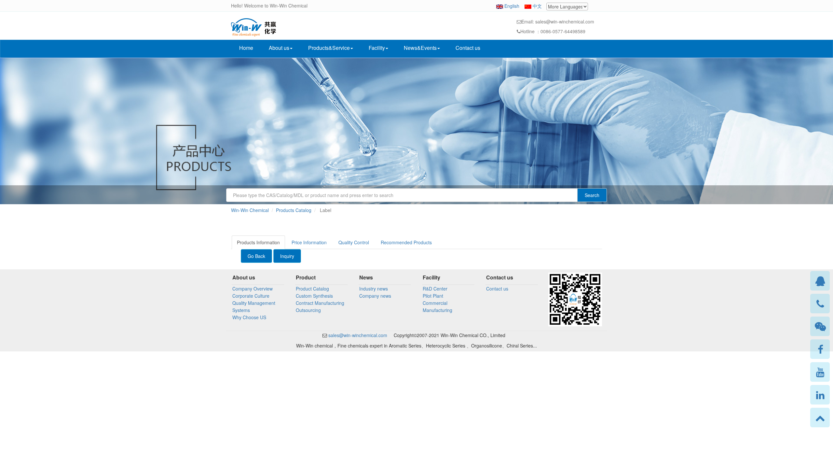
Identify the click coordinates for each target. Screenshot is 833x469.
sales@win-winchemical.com (357, 335)
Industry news (373, 288)
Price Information (309, 242)
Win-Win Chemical (250, 210)
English (511, 6)
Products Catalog (293, 210)
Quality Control (353, 242)
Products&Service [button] (329, 47)
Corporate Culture (250, 295)
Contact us (468, 47)
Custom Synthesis (314, 295)
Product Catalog (312, 288)
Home (246, 47)
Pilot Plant (433, 295)
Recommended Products (406, 242)
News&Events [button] (420, 47)
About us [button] (279, 47)
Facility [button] (377, 47)
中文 (537, 6)
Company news (375, 295)
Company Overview (252, 288)
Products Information (258, 242)
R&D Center (435, 288)
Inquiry (287, 256)
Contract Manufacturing (320, 303)
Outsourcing (308, 310)
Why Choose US (249, 317)
